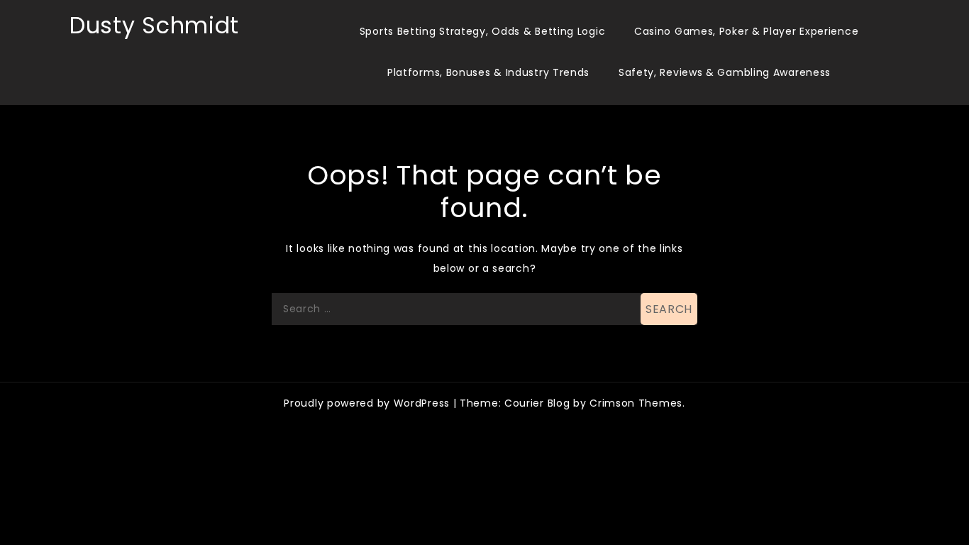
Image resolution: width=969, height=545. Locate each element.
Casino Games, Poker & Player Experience (746, 31)
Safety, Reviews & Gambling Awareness (725, 72)
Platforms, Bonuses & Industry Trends (488, 72)
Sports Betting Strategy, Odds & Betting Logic (483, 31)
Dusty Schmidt (154, 25)
